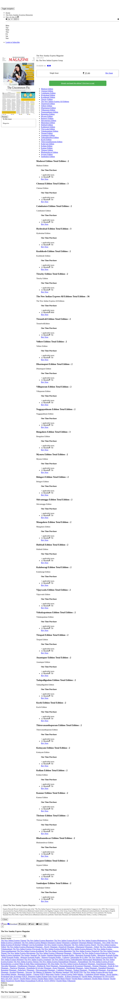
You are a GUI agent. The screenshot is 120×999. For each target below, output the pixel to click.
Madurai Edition (47, 89)
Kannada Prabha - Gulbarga (59, 957)
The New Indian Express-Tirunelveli (85, 951)
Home (8, 13)
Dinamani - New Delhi (102, 943)
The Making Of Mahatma (42, 972)
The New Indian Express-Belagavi (80, 949)
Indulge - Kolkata (64, 976)
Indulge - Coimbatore (85, 974)
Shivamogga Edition (48, 121)
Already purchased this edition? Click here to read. (78, 83)
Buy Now (44, 179)
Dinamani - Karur (50, 968)
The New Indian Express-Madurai (34, 943)
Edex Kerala (52, 976)
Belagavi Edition (47, 118)
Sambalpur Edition (48, 157)
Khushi (96, 974)
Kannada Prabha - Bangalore (72, 955)
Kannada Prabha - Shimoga (38, 957)
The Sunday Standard (29, 955)
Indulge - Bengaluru (18, 974)
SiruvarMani (5, 974)
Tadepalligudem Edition (50, 137)
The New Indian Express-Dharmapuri (21, 947)
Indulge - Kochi (105, 974)
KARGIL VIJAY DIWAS (46, 981)
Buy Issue (109, 73)
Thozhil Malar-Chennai (28, 979)
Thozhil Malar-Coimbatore (81, 979)
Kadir (111, 972)
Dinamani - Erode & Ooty (108, 966)
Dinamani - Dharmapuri (76, 947)
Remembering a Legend (10, 964)
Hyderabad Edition (48, 95)
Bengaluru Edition (48, 114)
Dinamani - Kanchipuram (97, 964)
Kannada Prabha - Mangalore (94, 955)
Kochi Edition (46, 140)
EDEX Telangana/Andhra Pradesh (35, 976)
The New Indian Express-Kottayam (94, 953)
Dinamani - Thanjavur (9, 968)
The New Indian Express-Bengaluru (40, 941)
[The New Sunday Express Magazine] (60, 4)
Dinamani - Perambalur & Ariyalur (30, 968)
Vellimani (24, 945)
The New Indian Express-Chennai (13, 941)
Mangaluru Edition (48, 123)
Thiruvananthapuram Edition (51, 142)
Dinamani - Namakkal (98, 968)
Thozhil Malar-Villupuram (65, 981)
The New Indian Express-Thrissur (26, 962)
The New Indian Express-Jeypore (101, 962)
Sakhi (75, 974)
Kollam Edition (46, 146)
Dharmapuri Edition (48, 108)
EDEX (42, 974)
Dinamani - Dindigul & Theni (39, 966)
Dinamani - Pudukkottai (66, 968)
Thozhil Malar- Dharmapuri (91, 976)
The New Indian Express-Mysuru (95, 972)
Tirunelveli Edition (48, 104)
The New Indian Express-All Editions (55, 102)
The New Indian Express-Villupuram (49, 953)
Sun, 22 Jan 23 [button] (11, 17)
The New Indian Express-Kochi (66, 941)
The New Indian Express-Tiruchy (84, 945)
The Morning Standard (60, 972)
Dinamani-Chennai (54, 943)
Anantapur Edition (48, 135)
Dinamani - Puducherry (17, 970)
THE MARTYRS (76, 972)
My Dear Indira (53, 964)
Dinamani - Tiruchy (42, 947)
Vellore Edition (46, 106)
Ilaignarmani (87, 960)
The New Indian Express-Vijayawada (27, 949)
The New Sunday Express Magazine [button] (19, 15)
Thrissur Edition (47, 150)
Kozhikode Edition (48, 97)
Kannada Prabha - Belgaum (17, 957)
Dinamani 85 (76, 976)
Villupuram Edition (48, 110)
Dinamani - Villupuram (72, 953)
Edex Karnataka (16, 976)
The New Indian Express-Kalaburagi (73, 964)
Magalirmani (97, 960)
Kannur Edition (46, 148)
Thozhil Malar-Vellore (45, 979)
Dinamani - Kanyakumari (107, 970)
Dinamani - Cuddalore (56, 970)
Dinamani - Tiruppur (91, 966)
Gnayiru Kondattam (36, 945)
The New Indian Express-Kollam (100, 957)
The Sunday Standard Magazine (49, 955)
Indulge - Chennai (32, 974)
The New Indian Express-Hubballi (54, 949)
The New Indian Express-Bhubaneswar (92, 941)
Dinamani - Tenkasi (72, 970)
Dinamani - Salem (82, 968)
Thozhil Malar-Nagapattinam (25, 981)
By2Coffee (84, 957)
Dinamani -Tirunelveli (58, 947)
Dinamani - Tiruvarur (24, 972)
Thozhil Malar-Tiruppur (100, 979)
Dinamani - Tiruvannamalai (37, 970)
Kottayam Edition (47, 144)
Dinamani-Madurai (86, 943)
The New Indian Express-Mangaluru (58, 951)
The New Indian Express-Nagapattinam (54, 962)
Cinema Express (66, 974)
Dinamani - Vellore (92, 947)
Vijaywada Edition (48, 129)
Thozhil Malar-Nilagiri (62, 979)
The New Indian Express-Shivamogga (21, 953)
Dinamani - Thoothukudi (89, 970)
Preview (4, 117)
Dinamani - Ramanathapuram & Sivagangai (67, 966)
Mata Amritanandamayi (38, 964)
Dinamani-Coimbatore (70, 943)
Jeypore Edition (47, 154)
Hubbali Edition (47, 125)
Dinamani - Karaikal (8, 972)
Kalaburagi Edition (48, 127)
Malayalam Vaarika (52, 974)
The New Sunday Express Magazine (57, 945)
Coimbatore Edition (48, 93)
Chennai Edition (47, 91)
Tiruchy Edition (47, 99)
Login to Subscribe (13, 42)
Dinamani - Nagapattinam (78, 962)
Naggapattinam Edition (49, 112)
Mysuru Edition (47, 116)
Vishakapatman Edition (49, 131)
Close (46, 924)
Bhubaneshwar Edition (49, 152)
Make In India (24, 964)
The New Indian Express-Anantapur (37, 960)
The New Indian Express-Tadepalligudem (67, 960)
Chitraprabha (74, 957)
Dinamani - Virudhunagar (18, 966)
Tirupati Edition (47, 133)
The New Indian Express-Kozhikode (30, 951)
